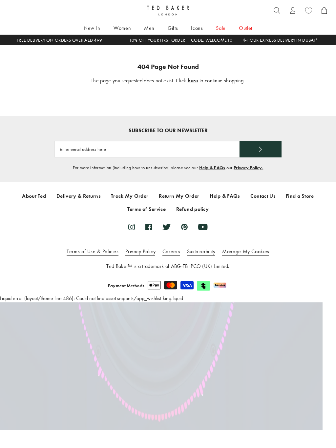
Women (122, 28)
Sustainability (201, 251)
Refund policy (192, 209)
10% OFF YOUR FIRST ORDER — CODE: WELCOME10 (181, 40)
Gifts (173, 28)
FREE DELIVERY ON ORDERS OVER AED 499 (59, 40)
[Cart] (324, 10)
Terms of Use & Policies (93, 251)
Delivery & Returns (78, 196)
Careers (171, 251)
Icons (197, 28)
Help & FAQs (212, 168)
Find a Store (300, 196)
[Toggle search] (277, 10)
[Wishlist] (308, 10)
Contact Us (262, 196)
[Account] (293, 10)
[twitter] (166, 227)
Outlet (245, 28)
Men (149, 28)
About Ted (34, 196)
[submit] (261, 149)
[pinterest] (184, 227)
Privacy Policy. (248, 168)
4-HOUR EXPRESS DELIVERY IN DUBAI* (280, 40)
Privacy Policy (140, 251)
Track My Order (129, 196)
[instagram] (131, 227)
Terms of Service (146, 209)
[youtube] (203, 227)
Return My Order (179, 196)
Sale (221, 28)
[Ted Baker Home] (168, 10)
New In (92, 28)
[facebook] (148, 227)
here (193, 80)
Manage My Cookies (245, 251)
